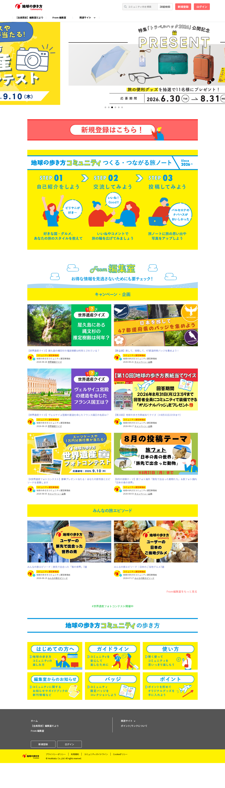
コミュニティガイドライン (96, 754)
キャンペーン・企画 (143, 362)
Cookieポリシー (120, 754)
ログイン (202, 7)
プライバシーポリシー (56, 754)
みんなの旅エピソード (58, 578)
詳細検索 (165, 7)
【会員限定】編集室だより (29, 17)
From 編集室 (59, 17)
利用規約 (75, 754)
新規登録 (183, 7)
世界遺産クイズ (55, 362)
